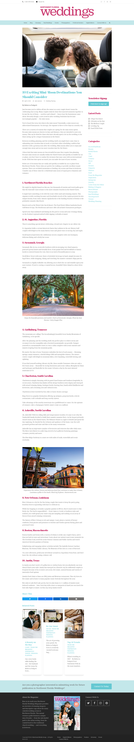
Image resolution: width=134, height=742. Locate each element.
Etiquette (91, 168)
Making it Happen (94, 187)
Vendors (86, 737)
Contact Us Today (101, 686)
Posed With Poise (97, 128)
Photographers (77, 737)
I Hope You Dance (97, 119)
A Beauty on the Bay (30, 643)
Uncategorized (93, 197)
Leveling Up (95, 126)
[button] (110, 22)
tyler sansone (38, 101)
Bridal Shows (93, 151)
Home (59, 737)
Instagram (92, 180)
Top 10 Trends (73, 642)
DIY (89, 163)
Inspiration (29, 651)
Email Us (41, 2)
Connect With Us (63, 739)
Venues (27, 653)
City (89, 154)
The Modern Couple (97, 124)
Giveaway (93, 737)
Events (100, 737)
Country (91, 159)
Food (90, 173)
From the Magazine (95, 175)
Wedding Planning (51, 101)
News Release (93, 189)
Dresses (91, 166)
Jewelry (91, 182)
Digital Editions (67, 737)
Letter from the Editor (96, 185)
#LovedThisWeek (94, 147)
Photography (93, 192)
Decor (48, 629)
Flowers (91, 170)
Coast (27, 647)
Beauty (90, 149)
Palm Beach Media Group (39, 737)
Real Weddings (93, 194)
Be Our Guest (52, 626)
